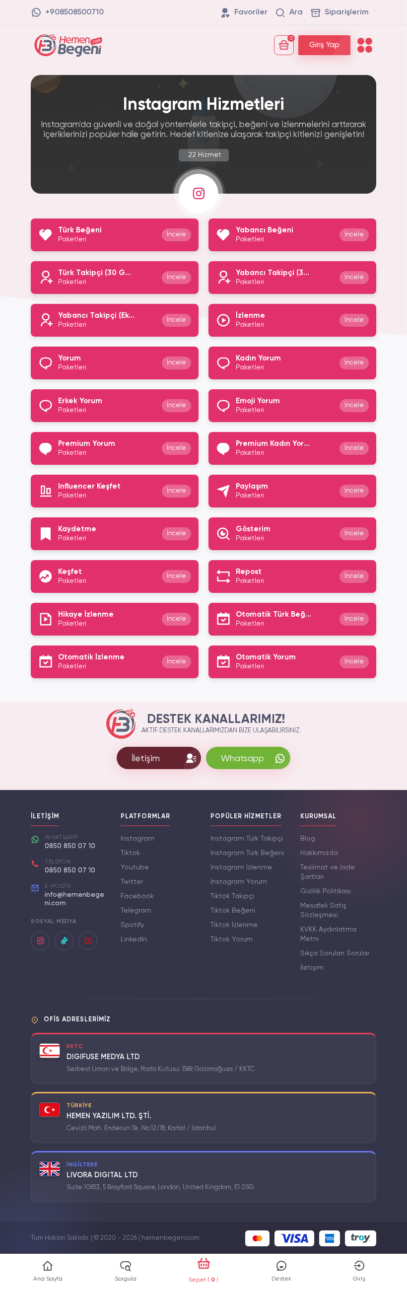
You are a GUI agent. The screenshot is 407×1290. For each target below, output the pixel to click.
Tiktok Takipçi (232, 896)
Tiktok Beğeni (232, 910)
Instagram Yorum (238, 881)
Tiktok (130, 853)
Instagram (137, 838)
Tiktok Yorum (231, 939)
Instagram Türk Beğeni (247, 853)
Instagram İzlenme (241, 867)
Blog (307, 838)
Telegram (136, 910)
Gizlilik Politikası (325, 891)
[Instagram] (40, 941)
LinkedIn (134, 939)
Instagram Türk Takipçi (246, 838)
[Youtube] (87, 941)
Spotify (132, 925)
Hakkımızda (319, 853)
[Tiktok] (64, 941)
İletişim (312, 967)
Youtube (135, 867)
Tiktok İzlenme (234, 925)
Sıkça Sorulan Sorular (334, 953)
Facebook (137, 896)
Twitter (132, 881)
